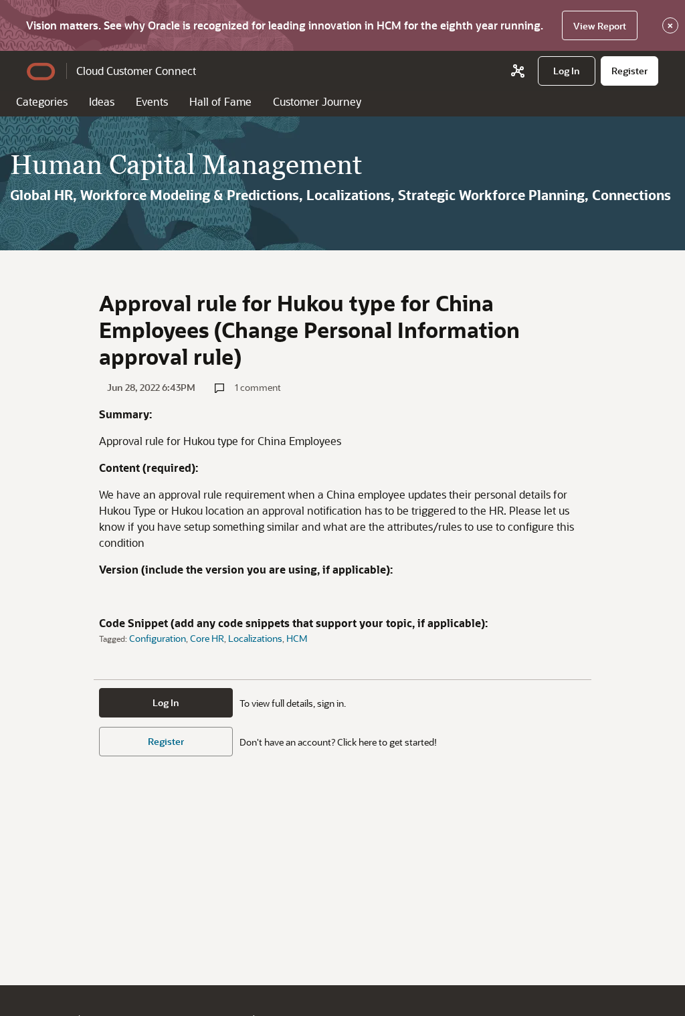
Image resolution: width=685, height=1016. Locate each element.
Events (152, 101)
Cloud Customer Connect (136, 71)
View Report (599, 25)
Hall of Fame (220, 101)
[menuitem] (566, 71)
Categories (42, 101)
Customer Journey (317, 101)
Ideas (101, 101)
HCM (297, 638)
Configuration (157, 638)
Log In (166, 702)
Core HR (207, 638)
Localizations (255, 638)
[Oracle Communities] (518, 71)
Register (166, 741)
